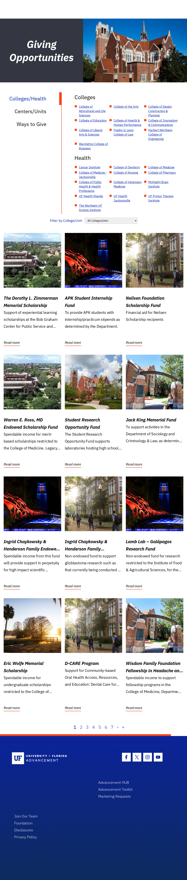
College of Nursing (126, 172)
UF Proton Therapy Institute (161, 198)
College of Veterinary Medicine (128, 184)
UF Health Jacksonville (122, 198)
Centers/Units (30, 111)
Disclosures (23, 830)
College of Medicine (161, 167)
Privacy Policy (25, 836)
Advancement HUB (113, 782)
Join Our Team (26, 816)
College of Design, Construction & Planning (160, 111)
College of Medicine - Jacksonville (93, 175)
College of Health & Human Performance (127, 123)
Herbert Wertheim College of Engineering (160, 134)
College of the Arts (126, 106)
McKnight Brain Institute (158, 184)
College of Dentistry (127, 167)
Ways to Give (31, 124)
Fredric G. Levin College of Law (123, 132)
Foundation (23, 823)
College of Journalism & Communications (163, 123)
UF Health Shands (91, 196)
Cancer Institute (89, 167)
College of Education (92, 120)
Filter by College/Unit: (66, 221)
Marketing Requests (114, 796)
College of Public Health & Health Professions (90, 186)
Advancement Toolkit (115, 789)
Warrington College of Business (93, 146)
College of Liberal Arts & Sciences (90, 132)
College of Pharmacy (162, 172)
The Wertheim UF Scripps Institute (90, 208)
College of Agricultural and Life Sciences (92, 111)
